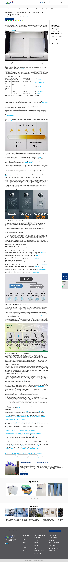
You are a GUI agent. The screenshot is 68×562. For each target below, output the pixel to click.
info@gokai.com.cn (55, 542)
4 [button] (34, 498)
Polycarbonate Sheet (38, 551)
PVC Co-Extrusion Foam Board (41, 497)
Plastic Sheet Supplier (38, 453)
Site (28, 16)
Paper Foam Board (37, 553)
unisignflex (39, 74)
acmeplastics (12, 30)
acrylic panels (21, 22)
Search (59, 2)
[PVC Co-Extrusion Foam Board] (41, 489)
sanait (27, 107)
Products (24, 539)
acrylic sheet (7, 453)
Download (25, 547)
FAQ (24, 545)
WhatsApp (65, 286)
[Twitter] (44, 2)
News (24, 544)
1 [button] (30, 498)
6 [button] (37, 498)
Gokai (29, 26)
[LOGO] (10, 2)
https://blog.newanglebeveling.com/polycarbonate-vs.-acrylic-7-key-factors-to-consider (26, 425)
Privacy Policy (25, 550)
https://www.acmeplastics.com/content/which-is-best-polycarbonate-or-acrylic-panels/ (23, 448)
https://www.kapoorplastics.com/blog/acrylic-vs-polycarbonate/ (20, 443)
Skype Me (64, 284)
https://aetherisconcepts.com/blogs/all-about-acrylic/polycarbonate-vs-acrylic (23, 445)
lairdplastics (21, 68)
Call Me (64, 281)
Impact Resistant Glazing (22, 455)
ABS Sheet (36, 548)
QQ (63, 287)
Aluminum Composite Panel (39, 550)
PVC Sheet (36, 542)
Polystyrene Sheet (37, 543)
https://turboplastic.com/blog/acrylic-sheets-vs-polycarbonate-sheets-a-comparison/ (22, 422)
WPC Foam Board (37, 539)
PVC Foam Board (37, 537)
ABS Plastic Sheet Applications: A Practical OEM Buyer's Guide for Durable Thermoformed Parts (59, 518)
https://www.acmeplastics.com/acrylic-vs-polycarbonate (36, 411)
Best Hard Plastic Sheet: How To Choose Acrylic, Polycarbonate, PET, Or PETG (15, 518)
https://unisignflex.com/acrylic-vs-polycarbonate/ (15, 419)
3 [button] (33, 498)
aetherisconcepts (39, 189)
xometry (39, 86)
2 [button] (31, 498)
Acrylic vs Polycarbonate (27, 453)
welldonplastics (8, 175)
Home (24, 537)
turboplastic (40, 91)
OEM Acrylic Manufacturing (10, 455)
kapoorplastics (43, 89)
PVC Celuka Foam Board (13, 497)
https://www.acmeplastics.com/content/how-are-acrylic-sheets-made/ (19, 436)
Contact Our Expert (55, 531)
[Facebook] (40, 2)
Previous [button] (5, 489)
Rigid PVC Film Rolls (55, 497)
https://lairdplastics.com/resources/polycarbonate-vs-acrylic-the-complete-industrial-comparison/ (25, 416)
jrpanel (42, 315)
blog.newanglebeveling (39, 82)
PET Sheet (36, 545)
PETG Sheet (36, 547)
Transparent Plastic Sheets (10, 457)
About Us (24, 541)
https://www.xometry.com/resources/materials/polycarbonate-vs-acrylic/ (20, 430)
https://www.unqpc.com (9, 427)
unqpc (15, 311)
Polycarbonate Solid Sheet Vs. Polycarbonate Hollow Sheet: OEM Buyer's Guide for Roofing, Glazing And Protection (30, 518)
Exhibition (25, 542)
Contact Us (25, 549)
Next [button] (62, 489)
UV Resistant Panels (33, 455)
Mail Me (64, 282)
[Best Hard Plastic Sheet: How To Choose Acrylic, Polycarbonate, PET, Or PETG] (17, 516)
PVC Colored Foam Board (27, 497)
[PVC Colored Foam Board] (27, 489)
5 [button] (36, 498)
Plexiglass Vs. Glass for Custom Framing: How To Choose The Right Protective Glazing (44, 518)
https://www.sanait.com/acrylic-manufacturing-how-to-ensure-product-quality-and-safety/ (23, 433)
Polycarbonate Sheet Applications (35, 457)
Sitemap (41, 560)
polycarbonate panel (16, 453)
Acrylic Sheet (36, 540)
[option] (13, 490)
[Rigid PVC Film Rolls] (55, 489)
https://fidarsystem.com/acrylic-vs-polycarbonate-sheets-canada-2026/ (19, 413)
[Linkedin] (42, 2)
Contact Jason (23, 474)
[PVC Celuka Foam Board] (13, 489)
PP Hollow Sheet (37, 555)
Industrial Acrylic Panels (22, 457)
